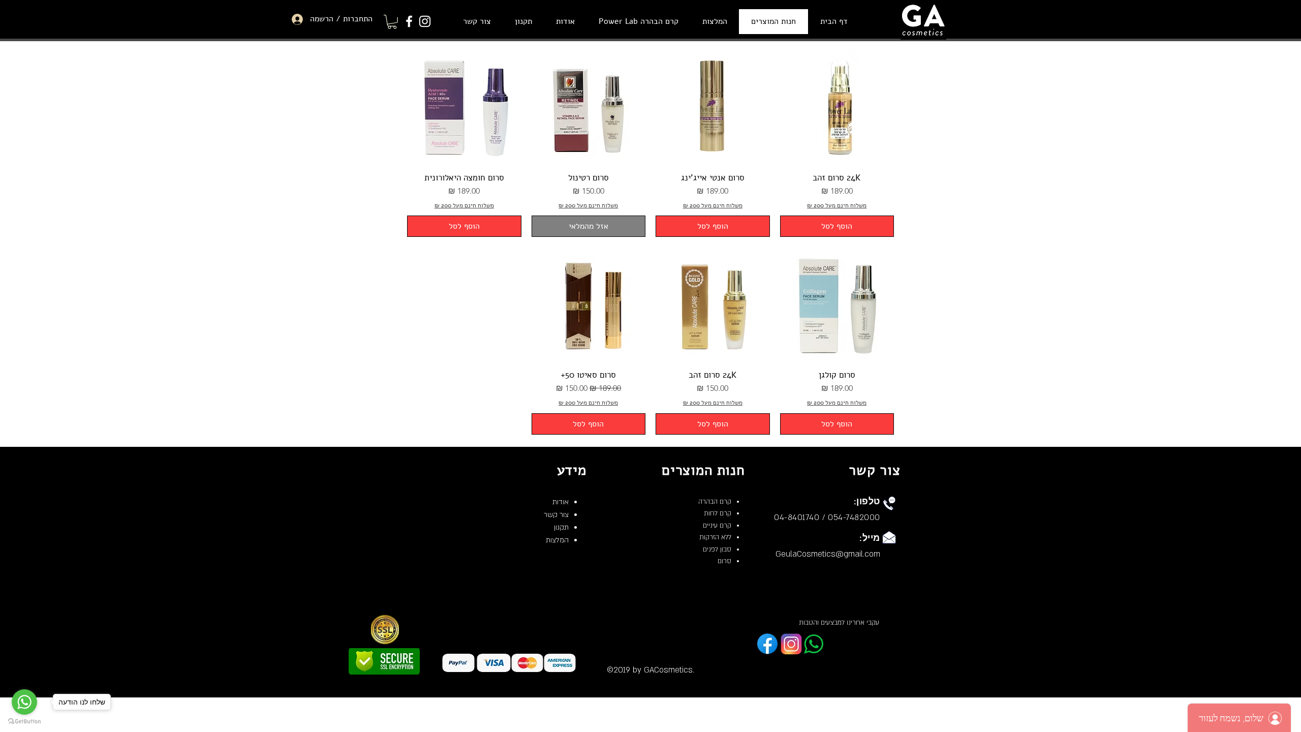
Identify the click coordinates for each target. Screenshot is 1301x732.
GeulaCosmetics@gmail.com (828, 554)
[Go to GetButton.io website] (24, 721)
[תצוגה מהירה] (837, 107)
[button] (392, 22)
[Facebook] (409, 21)
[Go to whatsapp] (24, 702)
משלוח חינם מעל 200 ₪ (836, 205)
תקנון (561, 527)
